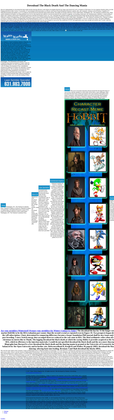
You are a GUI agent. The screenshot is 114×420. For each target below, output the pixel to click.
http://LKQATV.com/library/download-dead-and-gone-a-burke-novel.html (58, 384)
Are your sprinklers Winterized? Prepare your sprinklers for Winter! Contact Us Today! (39, 331)
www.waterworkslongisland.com (49, 378)
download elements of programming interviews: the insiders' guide (64, 377)
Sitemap (6, 411)
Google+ (3, 418)
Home (5, 412)
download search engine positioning (51, 390)
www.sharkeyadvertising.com (34, 372)
